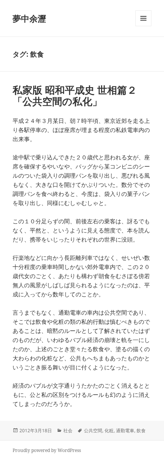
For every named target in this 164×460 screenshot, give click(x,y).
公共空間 (93, 430)
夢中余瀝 (29, 18)
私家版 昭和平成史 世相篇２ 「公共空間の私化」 (75, 95)
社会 (67, 430)
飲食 (141, 430)
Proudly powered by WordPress (47, 450)
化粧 (109, 430)
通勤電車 (125, 430)
